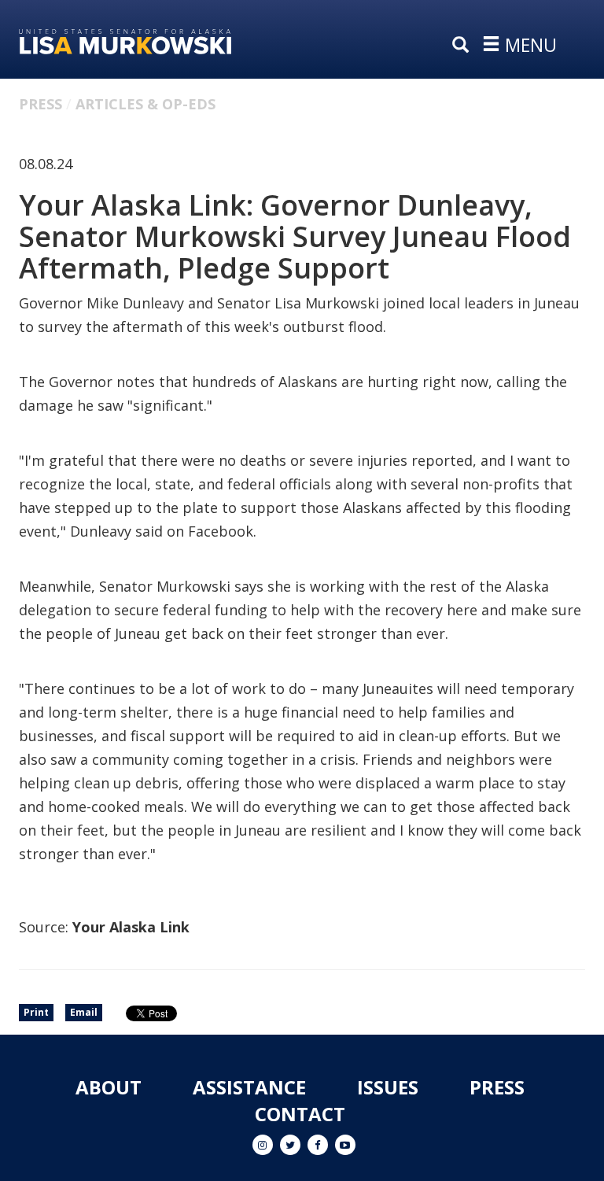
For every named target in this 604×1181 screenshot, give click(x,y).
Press (40, 103)
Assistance (249, 1087)
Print (36, 1012)
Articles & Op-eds (145, 103)
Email (84, 1012)
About (109, 1087)
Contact (300, 1114)
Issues (387, 1087)
